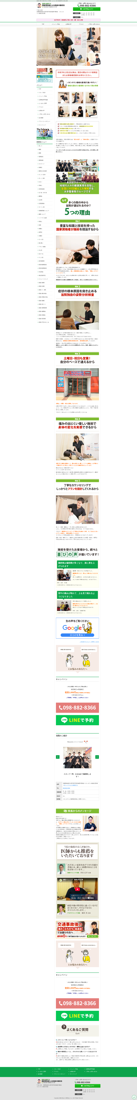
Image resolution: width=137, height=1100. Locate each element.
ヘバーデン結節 (43, 217)
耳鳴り (40, 185)
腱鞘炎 (40, 196)
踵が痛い (41, 243)
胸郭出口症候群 (43, 171)
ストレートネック (43, 279)
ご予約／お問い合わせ (94, 24)
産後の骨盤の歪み (43, 297)
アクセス (81, 24)
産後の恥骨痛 (42, 318)
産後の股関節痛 (43, 307)
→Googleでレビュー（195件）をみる (89, 641)
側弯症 (40, 232)
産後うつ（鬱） (43, 289)
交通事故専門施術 (43, 99)
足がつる (41, 253)
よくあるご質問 (43, 103)
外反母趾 (41, 271)
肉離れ (40, 228)
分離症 (40, 235)
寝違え (40, 221)
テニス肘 (41, 257)
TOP (43, 24)
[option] (77, 762)
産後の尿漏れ (42, 315)
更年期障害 (41, 261)
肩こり (40, 145)
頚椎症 (40, 167)
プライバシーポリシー (44, 121)
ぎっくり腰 (41, 178)
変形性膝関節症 (43, 264)
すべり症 (41, 239)
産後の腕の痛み (43, 293)
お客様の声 (68, 24)
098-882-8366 (66, 788)
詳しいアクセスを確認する (71, 785)
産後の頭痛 (41, 286)
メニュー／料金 (56, 24)
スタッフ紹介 (42, 92)
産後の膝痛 (41, 282)
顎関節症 (41, 156)
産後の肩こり (42, 304)
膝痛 (40, 153)
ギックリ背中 (42, 174)
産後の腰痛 (41, 300)
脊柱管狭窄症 (42, 275)
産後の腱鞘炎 (42, 311)
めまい (40, 181)
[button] (58, 757)
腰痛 (40, 149)
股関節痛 (41, 160)
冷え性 (40, 250)
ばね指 (40, 199)
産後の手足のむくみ (44, 322)
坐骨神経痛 (41, 189)
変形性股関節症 (43, 268)
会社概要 (41, 117)
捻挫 (40, 225)
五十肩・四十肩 (43, 192)
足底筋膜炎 (41, 203)
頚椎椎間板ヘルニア (44, 210)
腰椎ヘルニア (42, 214)
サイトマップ (42, 125)
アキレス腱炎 (42, 246)
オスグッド (41, 163)
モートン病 (41, 207)
